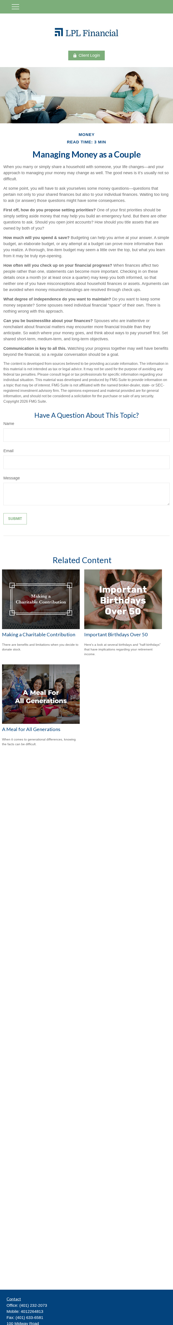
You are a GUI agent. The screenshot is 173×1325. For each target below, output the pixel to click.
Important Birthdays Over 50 (116, 634)
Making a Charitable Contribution (38, 634)
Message (11, 478)
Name (8, 423)
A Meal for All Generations (31, 729)
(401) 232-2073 (33, 1305)
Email (8, 451)
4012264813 (32, 1311)
